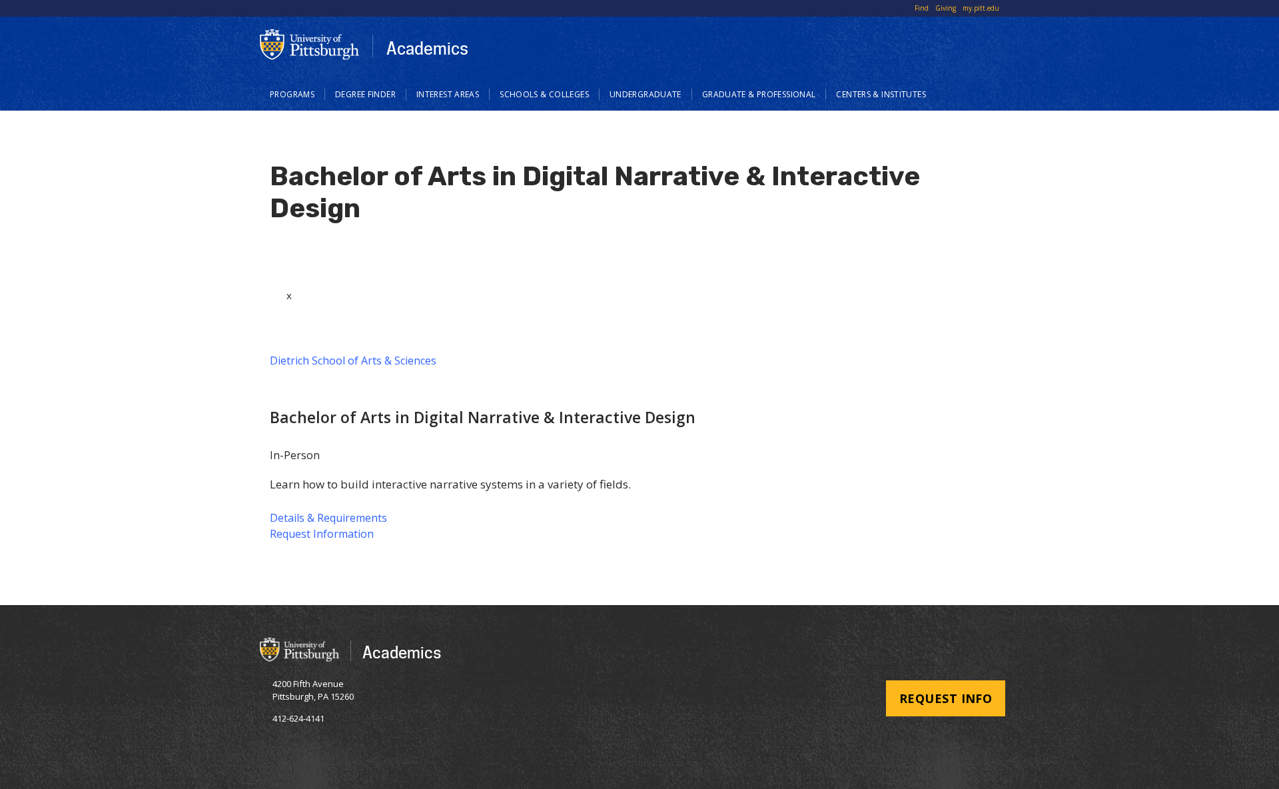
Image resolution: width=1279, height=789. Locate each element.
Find (922, 8)
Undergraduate (645, 94)
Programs (292, 94)
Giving (945, 8)
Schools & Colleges (544, 94)
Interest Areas (447, 94)
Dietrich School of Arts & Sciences (353, 360)
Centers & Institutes (881, 94)
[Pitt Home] (310, 44)
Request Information (322, 533)
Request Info (945, 698)
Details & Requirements (328, 517)
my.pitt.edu (981, 8)
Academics (427, 48)
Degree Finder (365, 94)
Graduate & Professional (759, 94)
